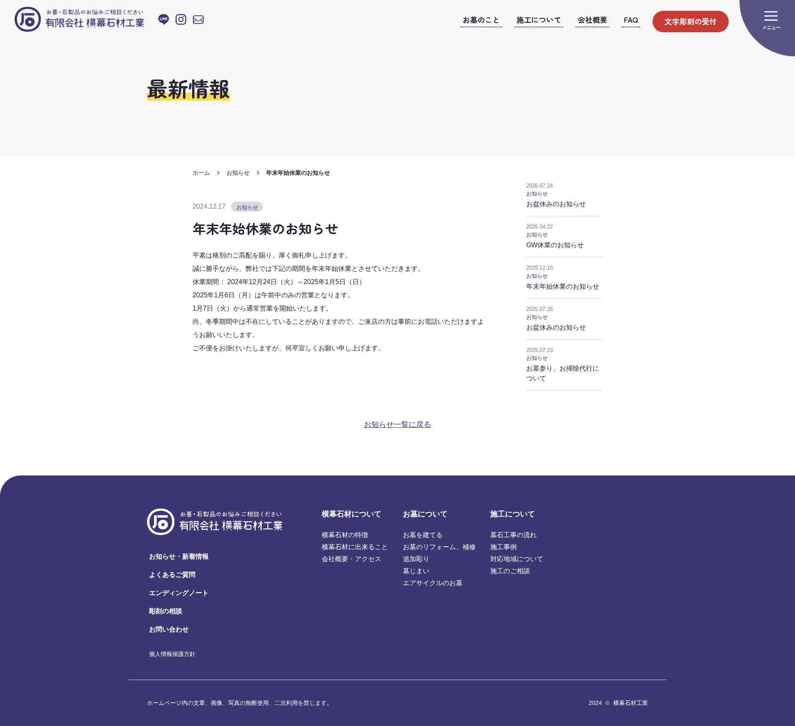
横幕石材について (351, 514)
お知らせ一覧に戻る (397, 424)
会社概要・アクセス (351, 558)
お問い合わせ (169, 629)
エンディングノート (179, 592)
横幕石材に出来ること (355, 546)
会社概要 (592, 19)
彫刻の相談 (165, 611)
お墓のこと (481, 19)
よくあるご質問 (172, 574)
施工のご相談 (510, 570)
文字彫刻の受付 (691, 21)
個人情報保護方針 (172, 654)
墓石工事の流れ (513, 534)
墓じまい (416, 570)
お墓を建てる (423, 534)
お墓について (425, 514)
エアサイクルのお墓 (433, 582)
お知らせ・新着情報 (179, 556)
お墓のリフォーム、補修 (439, 546)
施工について (538, 19)
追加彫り (416, 558)
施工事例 (503, 546)
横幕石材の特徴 (345, 534)
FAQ (631, 19)
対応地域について (516, 558)
